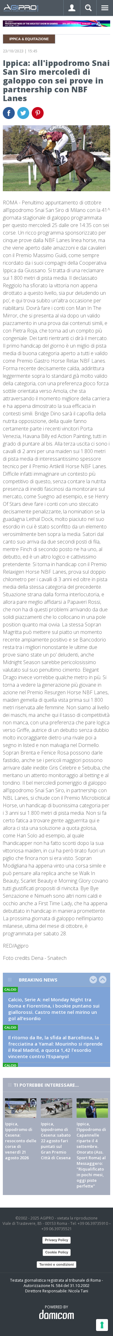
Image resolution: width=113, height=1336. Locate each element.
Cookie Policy (56, 1252)
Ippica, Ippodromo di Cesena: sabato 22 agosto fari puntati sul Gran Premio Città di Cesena (56, 1140)
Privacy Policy (56, 1240)
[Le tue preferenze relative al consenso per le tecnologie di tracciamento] (102, 1325)
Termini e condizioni (56, 1264)
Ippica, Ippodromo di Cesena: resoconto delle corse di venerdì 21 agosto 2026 (20, 1140)
